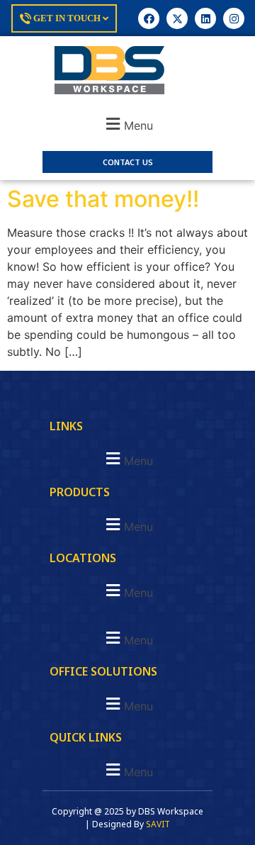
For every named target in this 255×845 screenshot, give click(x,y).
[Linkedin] (205, 18)
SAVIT (158, 824)
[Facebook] (148, 18)
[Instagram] (233, 18)
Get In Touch (67, 18)
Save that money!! (103, 199)
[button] (127, 124)
